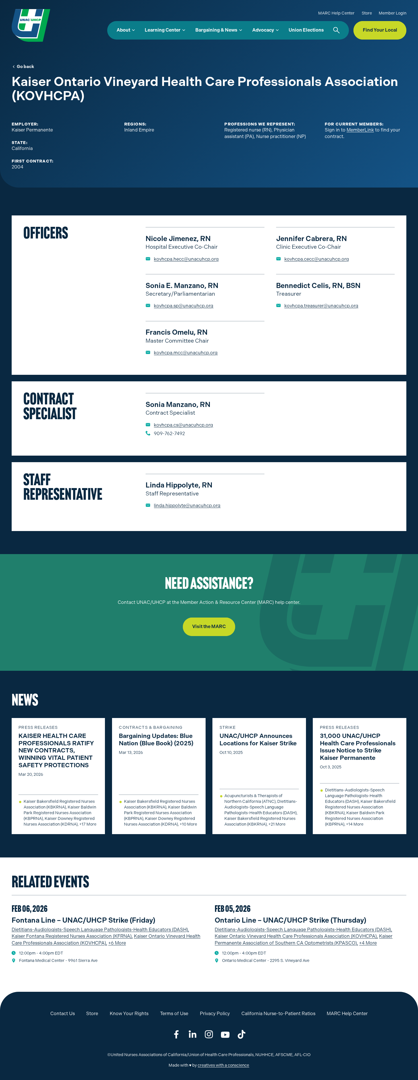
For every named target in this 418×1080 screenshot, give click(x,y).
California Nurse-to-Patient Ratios (278, 1013)
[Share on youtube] (225, 1034)
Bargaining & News (216, 30)
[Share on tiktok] (241, 1034)
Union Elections (306, 30)
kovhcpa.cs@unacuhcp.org (183, 425)
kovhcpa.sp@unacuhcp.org (183, 305)
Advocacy (263, 30)
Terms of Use (174, 1013)
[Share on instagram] (209, 1034)
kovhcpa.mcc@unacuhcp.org (186, 352)
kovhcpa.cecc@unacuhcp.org (316, 259)
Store (367, 13)
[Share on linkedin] (192, 1034)
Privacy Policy (215, 1013)
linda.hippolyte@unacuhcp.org (187, 505)
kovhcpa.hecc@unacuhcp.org (186, 259)
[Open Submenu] (133, 30)
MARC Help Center (336, 13)
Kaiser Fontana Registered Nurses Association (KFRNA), (72, 936)
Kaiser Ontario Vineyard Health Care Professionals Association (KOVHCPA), (296, 936)
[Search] (336, 30)
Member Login (392, 13)
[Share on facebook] (176, 1034)
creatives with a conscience (223, 1065)
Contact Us (62, 1013)
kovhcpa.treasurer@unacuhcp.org (321, 305)
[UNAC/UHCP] (31, 25)
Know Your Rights (129, 1013)
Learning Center (163, 30)
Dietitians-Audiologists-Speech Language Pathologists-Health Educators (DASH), (100, 929)
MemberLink (360, 130)
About (123, 30)
